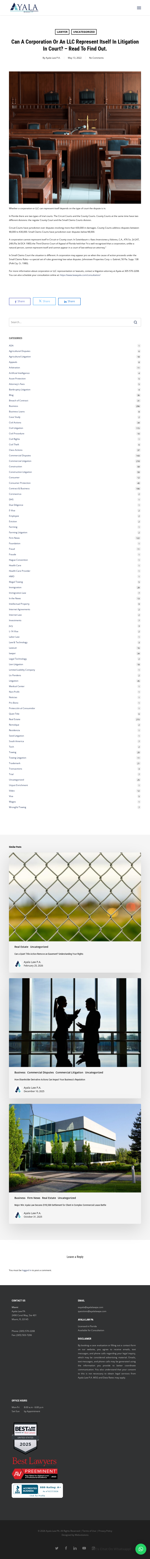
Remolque (14, 724)
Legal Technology (18, 658)
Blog (11, 395)
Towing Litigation (17, 757)
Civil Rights (14, 439)
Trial (11, 774)
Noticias (13, 697)
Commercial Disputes (20, 455)
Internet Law (15, 614)
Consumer (14, 477)
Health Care (15, 565)
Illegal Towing (16, 581)
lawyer (62, 32)
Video (12, 790)
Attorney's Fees (17, 384)
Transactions (15, 768)
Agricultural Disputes (20, 351)
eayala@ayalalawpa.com (90, 1307)
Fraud (12, 548)
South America (16, 741)
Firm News (14, 537)
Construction (15, 466)
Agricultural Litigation (20, 356)
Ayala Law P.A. (53, 57)
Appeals (13, 362)
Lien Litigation (16, 664)
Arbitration (14, 367)
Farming (13, 526)
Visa (11, 796)
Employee (14, 515)
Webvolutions (82, 1534)
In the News (15, 598)
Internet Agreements (19, 609)
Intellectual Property (19, 603)
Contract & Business (19, 488)
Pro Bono (13, 702)
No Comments (96, 57)
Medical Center (17, 686)
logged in (26, 1270)
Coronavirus (15, 493)
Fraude (12, 554)
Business (13, 406)
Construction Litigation (20, 472)
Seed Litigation (16, 735)
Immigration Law (17, 592)
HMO (11, 576)
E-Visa (12, 510)
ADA (11, 345)
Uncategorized (84, 32)
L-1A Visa (13, 631)
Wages (12, 801)
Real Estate (14, 719)
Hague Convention (18, 559)
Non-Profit (14, 691)
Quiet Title (14, 713)
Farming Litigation (18, 532)
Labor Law (14, 636)
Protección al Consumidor (22, 708)
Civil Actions (15, 422)
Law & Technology (18, 642)
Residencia (14, 730)
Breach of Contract (18, 400)
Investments (15, 620)
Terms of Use (89, 1530)
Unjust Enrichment (18, 785)
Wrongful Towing (17, 807)
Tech (11, 746)
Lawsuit (13, 647)
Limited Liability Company (22, 669)
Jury (11, 625)
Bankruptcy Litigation (19, 389)
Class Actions (15, 450)
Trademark (14, 763)
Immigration (15, 587)
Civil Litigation (16, 428)
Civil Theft (14, 444)
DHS (11, 499)
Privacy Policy (105, 1530)
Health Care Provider (19, 570)
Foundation (14, 543)
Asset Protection (17, 378)
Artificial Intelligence (19, 373)
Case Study (14, 417)
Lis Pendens (15, 675)
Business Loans (17, 411)
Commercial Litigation (20, 461)
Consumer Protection (20, 482)
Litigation (13, 680)
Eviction (13, 521)
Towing (12, 752)
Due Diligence (16, 504)
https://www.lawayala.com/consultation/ (80, 275)
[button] (139, 8)
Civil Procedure (16, 433)
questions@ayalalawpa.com (92, 1311)
